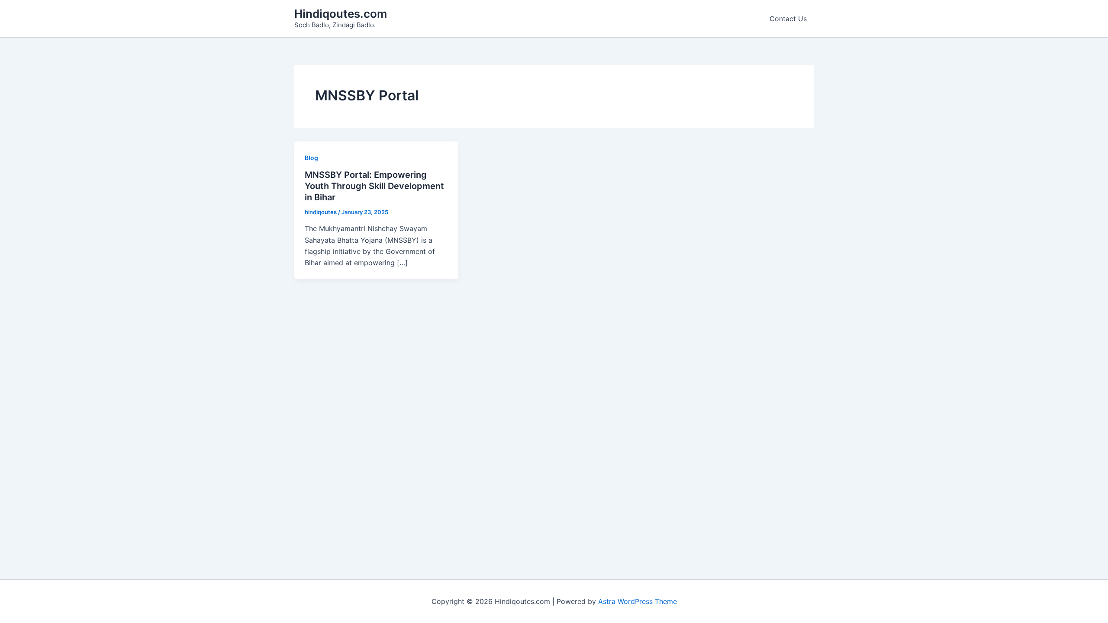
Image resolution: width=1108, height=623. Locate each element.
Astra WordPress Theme (637, 601)
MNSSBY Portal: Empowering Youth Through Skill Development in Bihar (374, 186)
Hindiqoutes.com (340, 13)
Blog (311, 157)
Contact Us (788, 18)
